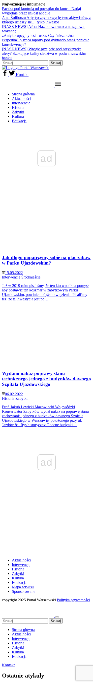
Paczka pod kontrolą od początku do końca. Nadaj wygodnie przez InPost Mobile (41, 10)
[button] (58, 85)
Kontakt (22, 74)
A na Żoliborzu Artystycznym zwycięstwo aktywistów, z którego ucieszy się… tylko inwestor (46, 19)
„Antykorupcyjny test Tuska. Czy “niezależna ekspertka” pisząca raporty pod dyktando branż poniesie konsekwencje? (45, 40)
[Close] (57, 617)
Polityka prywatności (73, 600)
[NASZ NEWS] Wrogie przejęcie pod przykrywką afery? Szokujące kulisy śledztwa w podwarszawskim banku (44, 53)
